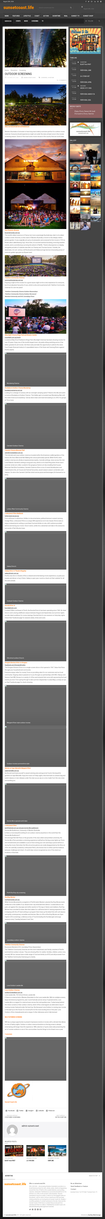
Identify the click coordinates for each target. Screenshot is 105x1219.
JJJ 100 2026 (30, 1160)
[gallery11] (96, 193)
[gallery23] (85, 154)
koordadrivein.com (11, 608)
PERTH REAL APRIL (86, 82)
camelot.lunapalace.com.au (14, 453)
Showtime (56, 16)
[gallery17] (96, 177)
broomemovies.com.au (12, 233)
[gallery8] (96, 201)
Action (46, 16)
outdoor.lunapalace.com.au (13, 992)
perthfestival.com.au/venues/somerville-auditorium (21, 828)
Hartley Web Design (94, 1215)
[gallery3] (85, 218)
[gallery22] (75, 169)
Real (66, 16)
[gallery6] (85, 210)
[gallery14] (96, 185)
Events (8, 1147)
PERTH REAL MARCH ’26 (87, 94)
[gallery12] (85, 193)
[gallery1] (75, 226)
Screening (22, 70)
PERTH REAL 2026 (85, 100)
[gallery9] (85, 201)
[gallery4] (75, 218)
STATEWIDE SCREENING (12, 1117)
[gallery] (85, 226)
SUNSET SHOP (88, 16)
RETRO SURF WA (60, 1117)
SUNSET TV (75, 16)
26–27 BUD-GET (85, 76)
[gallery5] (96, 210)
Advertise (9, 1176)
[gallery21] (85, 169)
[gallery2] (96, 218)
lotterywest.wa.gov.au (12, 516)
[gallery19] (75, 177)
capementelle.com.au (12, 770)
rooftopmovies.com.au (12, 899)
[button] (99, 21)
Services (8, 21)
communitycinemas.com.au (14, 280)
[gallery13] (75, 193)
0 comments (62, 80)
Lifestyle (27, 16)
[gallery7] (75, 210)
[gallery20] (96, 169)
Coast (37, 16)
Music (29, 1147)
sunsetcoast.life (11, 1215)
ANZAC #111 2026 (85, 88)
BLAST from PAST (10, 1160)
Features (16, 16)
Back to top (93, 1175)
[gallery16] (75, 185)
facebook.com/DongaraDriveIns (15, 665)
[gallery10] (75, 201)
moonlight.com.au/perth (13, 337)
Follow (90, 21)
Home (7, 70)
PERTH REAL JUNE (85, 70)
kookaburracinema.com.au (13, 390)
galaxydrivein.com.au (11, 573)
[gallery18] (85, 177)
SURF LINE (51, 1160)
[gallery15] (85, 185)
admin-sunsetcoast (30, 77)
